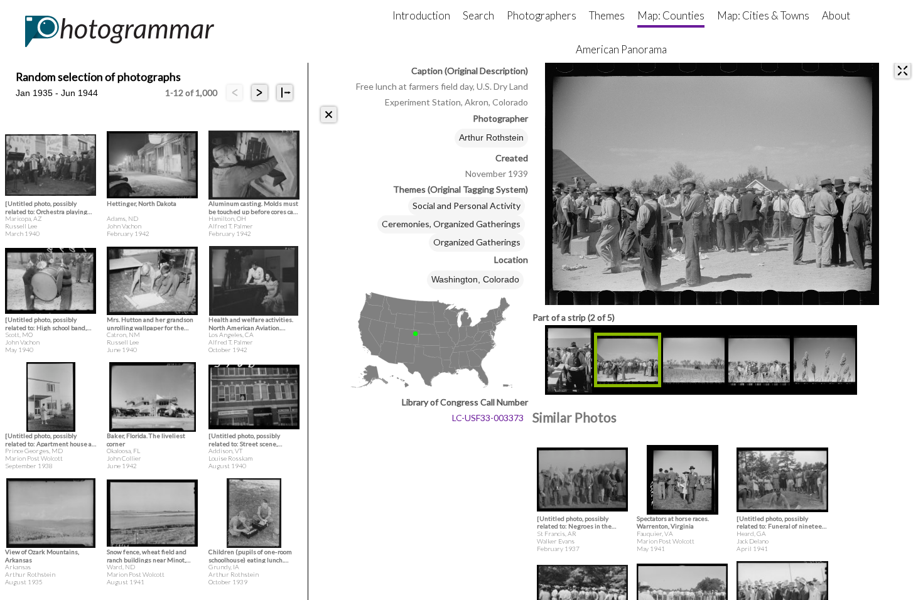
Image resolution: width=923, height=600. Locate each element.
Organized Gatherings (477, 242)
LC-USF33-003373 (488, 417)
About (836, 15)
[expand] (902, 70)
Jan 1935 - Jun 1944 (57, 93)
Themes (607, 15)
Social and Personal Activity (467, 205)
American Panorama (621, 49)
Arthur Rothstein (491, 137)
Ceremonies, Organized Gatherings (451, 223)
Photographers (541, 15)
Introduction (421, 15)
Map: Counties (670, 15)
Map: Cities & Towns (763, 15)
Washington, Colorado (475, 279)
